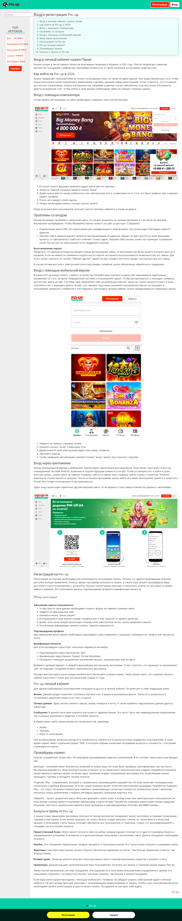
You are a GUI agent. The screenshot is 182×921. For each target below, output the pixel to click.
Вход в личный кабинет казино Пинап (61, 21)
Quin (9, 38)
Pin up (13, 4)
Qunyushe (12, 50)
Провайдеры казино (51, 48)
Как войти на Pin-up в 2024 (55, 24)
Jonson (11, 55)
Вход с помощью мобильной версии (60, 34)
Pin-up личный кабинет (52, 45)
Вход (175, 4)
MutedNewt (13, 44)
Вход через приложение (53, 38)
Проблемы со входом (52, 31)
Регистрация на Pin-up (52, 41)
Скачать (114, 915)
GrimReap (12, 61)
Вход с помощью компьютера (56, 28)
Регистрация (68, 915)
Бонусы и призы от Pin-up (54, 52)
